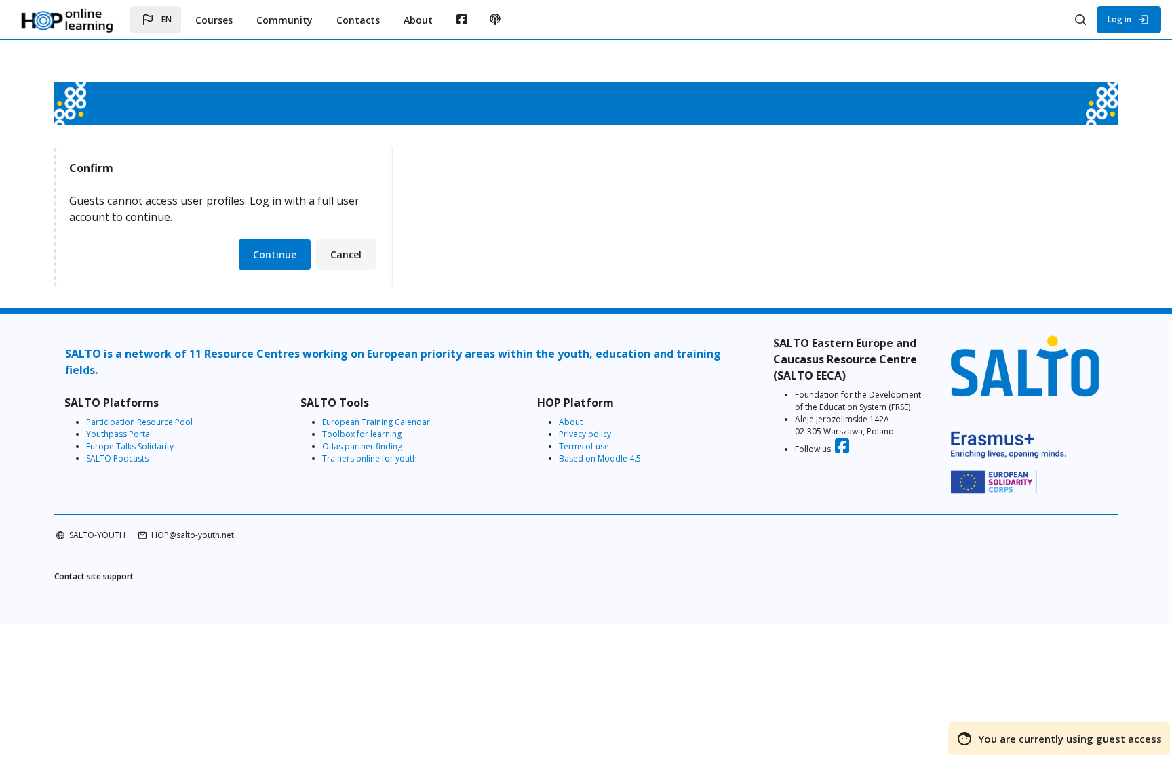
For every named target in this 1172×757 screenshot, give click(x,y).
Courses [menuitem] (214, 20)
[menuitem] (461, 19)
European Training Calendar (376, 422)
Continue (274, 254)
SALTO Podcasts (117, 458)
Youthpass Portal (119, 434)
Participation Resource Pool (139, 422)
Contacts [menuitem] (358, 20)
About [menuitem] (418, 20)
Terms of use (584, 446)
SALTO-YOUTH (97, 535)
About (571, 422)
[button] (155, 19)
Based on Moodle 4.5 (600, 458)
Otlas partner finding (362, 446)
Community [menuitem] (284, 20)
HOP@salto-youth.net (192, 535)
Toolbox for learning (362, 434)
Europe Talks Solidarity (130, 446)
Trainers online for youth (369, 458)
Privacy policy (585, 434)
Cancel (346, 254)
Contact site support (94, 576)
